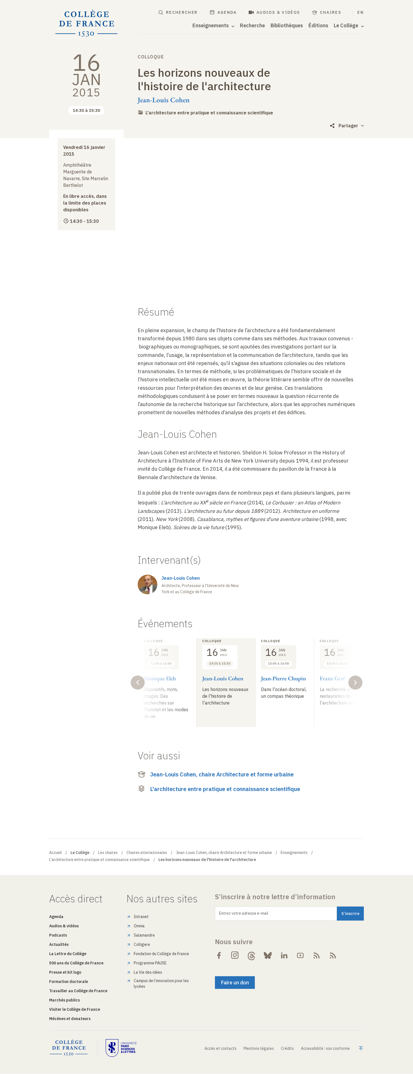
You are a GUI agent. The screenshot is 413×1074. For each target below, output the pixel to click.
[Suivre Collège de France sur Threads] (251, 955)
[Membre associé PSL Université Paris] (121, 1048)
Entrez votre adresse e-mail (243, 913)
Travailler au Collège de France (78, 990)
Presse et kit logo (65, 972)
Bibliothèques (287, 25)
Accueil (55, 852)
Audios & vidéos (278, 12)
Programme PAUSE (150, 963)
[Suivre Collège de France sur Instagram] (235, 955)
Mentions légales (259, 1048)
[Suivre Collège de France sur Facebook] (219, 955)
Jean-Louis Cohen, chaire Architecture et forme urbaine (222, 774)
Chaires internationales (146, 852)
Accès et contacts (221, 1048)
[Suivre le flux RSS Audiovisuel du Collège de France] (333, 955)
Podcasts (58, 935)
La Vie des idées (148, 972)
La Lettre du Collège (67, 953)
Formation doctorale (68, 981)
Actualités (59, 944)
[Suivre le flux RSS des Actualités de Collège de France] (317, 955)
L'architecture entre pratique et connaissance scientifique (209, 112)
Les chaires (108, 852)
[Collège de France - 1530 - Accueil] (86, 23)
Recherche (252, 25)
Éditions (318, 25)
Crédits (287, 1048)
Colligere (142, 944)
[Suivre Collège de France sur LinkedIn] (284, 955)
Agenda (227, 12)
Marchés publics (64, 1000)
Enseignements (294, 852)
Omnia (139, 925)
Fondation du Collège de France (161, 953)
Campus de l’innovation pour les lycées (161, 983)
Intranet (141, 916)
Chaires (331, 12)
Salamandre (144, 935)
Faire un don (235, 982)
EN (360, 12)
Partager (348, 125)
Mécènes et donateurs (69, 1018)
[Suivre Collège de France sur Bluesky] (268, 955)
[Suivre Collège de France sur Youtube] (300, 955)
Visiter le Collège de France (74, 1009)
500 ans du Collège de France (76, 963)
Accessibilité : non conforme (325, 1048)
